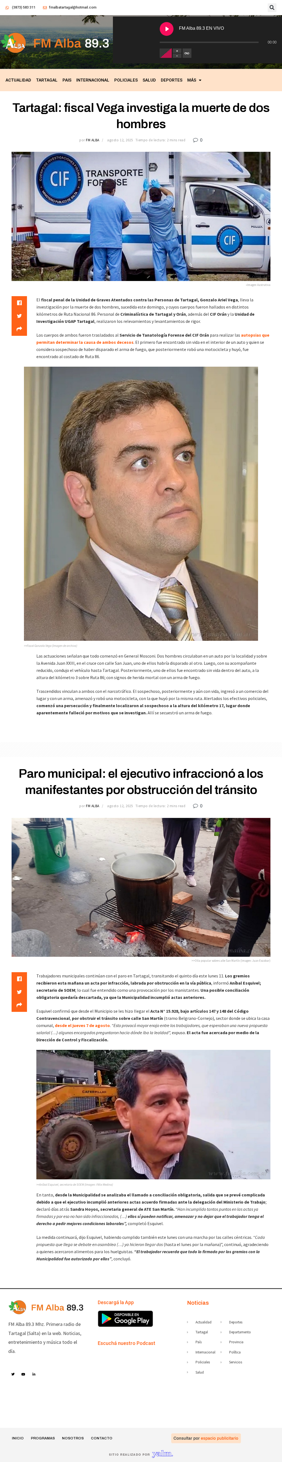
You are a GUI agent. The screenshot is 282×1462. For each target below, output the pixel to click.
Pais (67, 80)
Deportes (171, 80)
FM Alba (92, 140)
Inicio (18, 1438)
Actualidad (18, 80)
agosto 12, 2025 (120, 140)
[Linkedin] (34, 1374)
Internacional (92, 80)
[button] (272, 7)
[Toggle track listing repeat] (187, 53)
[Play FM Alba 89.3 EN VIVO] (166, 29)
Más (191, 80)
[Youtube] (23, 1374)
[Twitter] (13, 1374)
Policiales (126, 80)
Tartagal (47, 80)
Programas (43, 1438)
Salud (149, 80)
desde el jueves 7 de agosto (82, 1025)
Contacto (101, 1438)
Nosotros (73, 1438)
